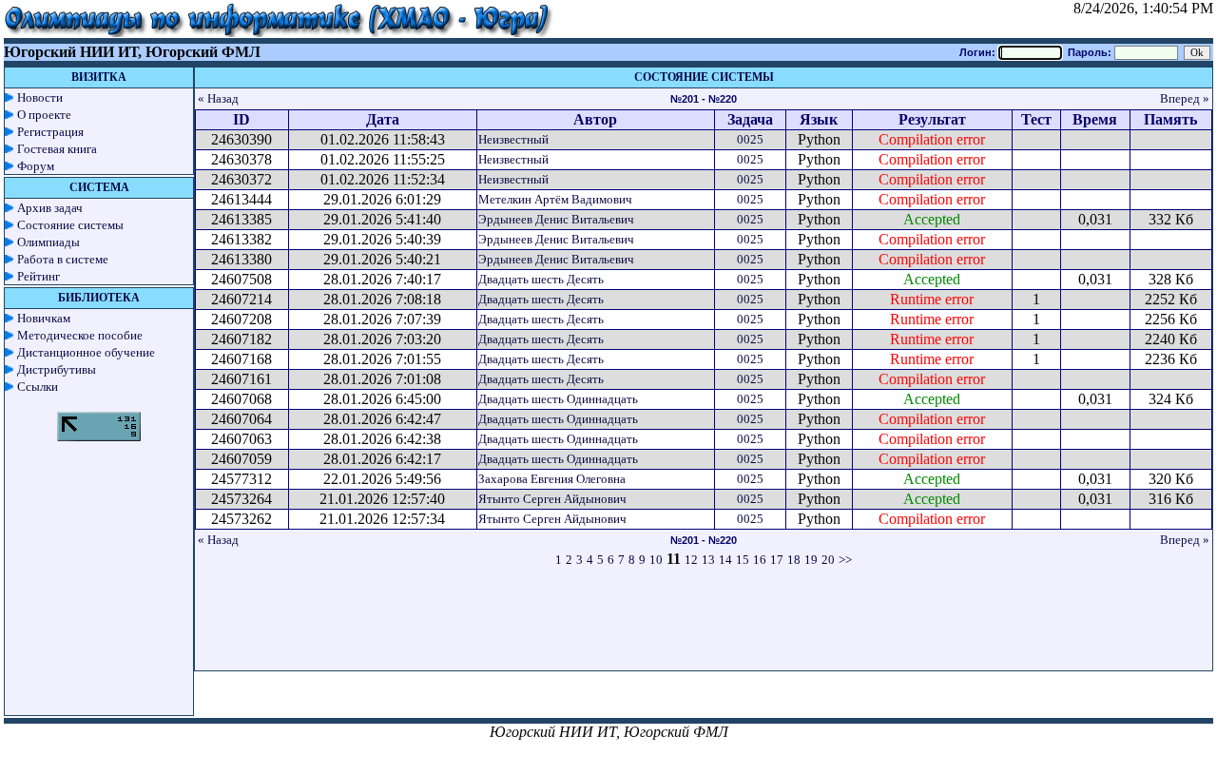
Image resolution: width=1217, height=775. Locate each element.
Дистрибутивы (56, 369)
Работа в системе (62, 259)
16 (759, 559)
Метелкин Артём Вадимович (555, 199)
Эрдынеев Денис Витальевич (556, 219)
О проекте (44, 114)
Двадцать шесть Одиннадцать (558, 399)
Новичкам (43, 318)
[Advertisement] (703, 627)
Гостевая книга (57, 149)
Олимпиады (48, 242)
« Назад (218, 98)
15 (742, 559)
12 (691, 559)
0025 (750, 139)
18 (794, 559)
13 (708, 559)
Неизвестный (513, 139)
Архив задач (50, 208)
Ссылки (37, 386)
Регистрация (50, 132)
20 (828, 559)
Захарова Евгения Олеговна (552, 479)
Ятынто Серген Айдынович (552, 499)
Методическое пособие (80, 335)
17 (776, 559)
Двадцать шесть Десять (541, 279)
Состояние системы (70, 225)
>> (845, 559)
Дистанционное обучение (86, 352)
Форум (35, 166)
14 (725, 559)
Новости (40, 97)
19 (811, 559)
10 (656, 559)
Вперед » (1184, 98)
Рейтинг (38, 276)
